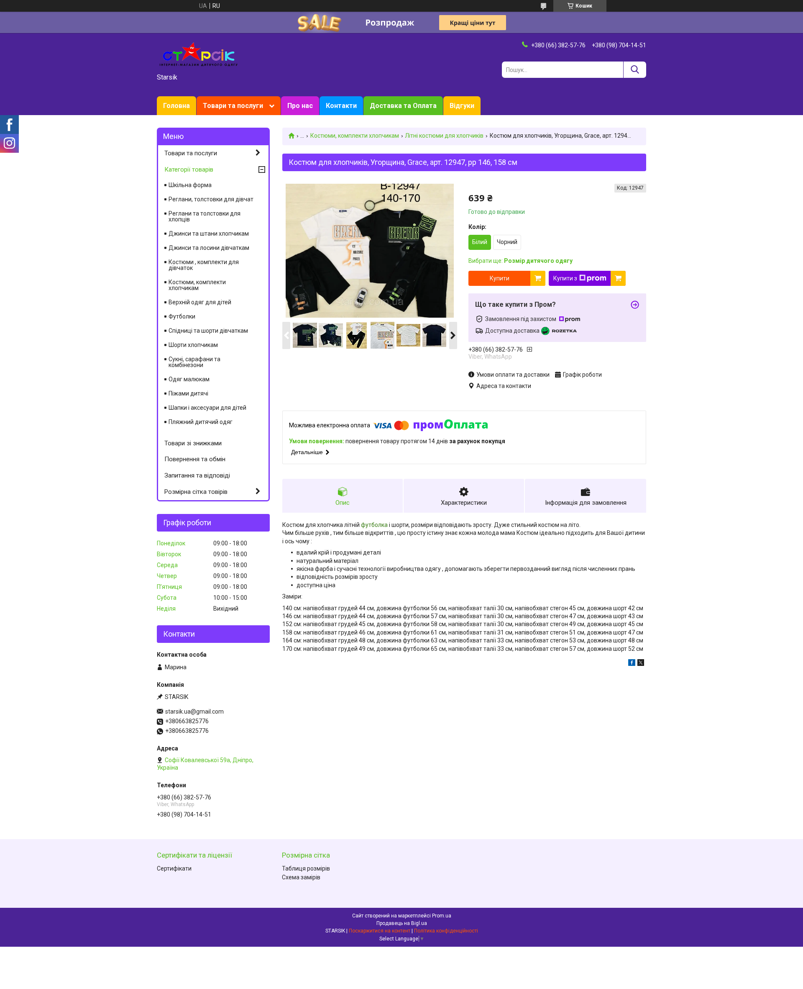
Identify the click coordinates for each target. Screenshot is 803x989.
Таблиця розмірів (306, 868)
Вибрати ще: (520, 260)
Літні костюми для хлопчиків (444, 136)
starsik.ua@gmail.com (194, 711)
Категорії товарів (188, 169)
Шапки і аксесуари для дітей (207, 407)
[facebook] (631, 663)
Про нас (300, 106)
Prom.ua (441, 916)
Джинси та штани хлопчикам (209, 233)
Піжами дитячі (188, 393)
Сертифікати (174, 868)
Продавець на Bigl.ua (401, 923)
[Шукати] (634, 70)
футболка (374, 524)
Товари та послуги (233, 106)
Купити (499, 278)
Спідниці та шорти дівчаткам (208, 330)
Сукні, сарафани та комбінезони (194, 362)
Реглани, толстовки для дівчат (211, 199)
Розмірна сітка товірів (196, 492)
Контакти (341, 106)
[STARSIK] (198, 53)
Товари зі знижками (193, 443)
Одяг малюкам (189, 379)
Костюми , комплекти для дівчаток (204, 265)
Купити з (565, 278)
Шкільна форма (190, 185)
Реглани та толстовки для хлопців (204, 216)
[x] (640, 663)
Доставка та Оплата (403, 106)
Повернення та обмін (194, 459)
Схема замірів (301, 877)
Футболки (182, 316)
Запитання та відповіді (197, 475)
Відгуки (462, 106)
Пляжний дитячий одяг (201, 422)
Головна (176, 106)
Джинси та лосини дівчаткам (209, 247)
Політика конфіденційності (446, 931)
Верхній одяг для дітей (200, 302)
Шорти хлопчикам (193, 345)
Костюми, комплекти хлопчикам (354, 136)
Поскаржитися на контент (379, 931)
